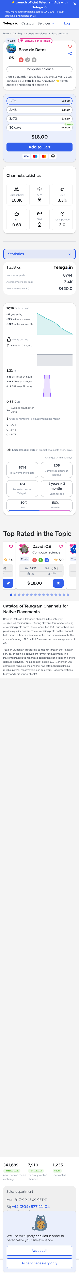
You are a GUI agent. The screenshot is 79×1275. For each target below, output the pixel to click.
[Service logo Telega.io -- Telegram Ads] (10, 23)
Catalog (27, 23)
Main (6, 33)
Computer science (36, 33)
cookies (42, 1236)
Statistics (16, 254)
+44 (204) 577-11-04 (31, 1206)
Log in (68, 23)
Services (44, 23)
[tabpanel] (39, 565)
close (75, 4)
